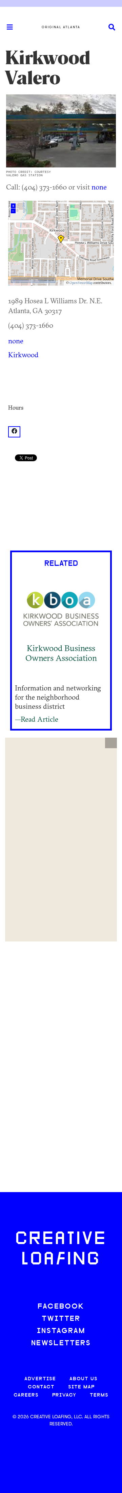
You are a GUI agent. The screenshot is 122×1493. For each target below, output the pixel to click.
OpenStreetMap (81, 283)
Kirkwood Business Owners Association (61, 653)
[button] (111, 743)
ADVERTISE (40, 1379)
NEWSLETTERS (61, 1343)
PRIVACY (64, 1395)
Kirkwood (23, 354)
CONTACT (41, 1387)
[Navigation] (6, 27)
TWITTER (61, 1319)
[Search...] (112, 27)
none (99, 186)
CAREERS (26, 1395)
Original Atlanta (61, 27)
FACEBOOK (61, 1307)
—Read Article (36, 719)
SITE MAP (81, 1387)
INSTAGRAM (61, 1331)
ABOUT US (83, 1379)
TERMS (99, 1395)
